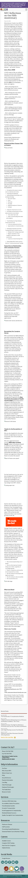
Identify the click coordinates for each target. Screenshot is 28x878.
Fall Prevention (6, 827)
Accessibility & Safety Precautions (10, 803)
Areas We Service (6, 777)
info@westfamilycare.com (11, 689)
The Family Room (6, 789)
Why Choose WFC (6, 770)
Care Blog (4, 782)
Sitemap (19, 876)
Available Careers (6, 840)
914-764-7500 (9, 751)
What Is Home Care (7, 773)
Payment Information (7, 780)
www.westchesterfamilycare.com (17, 692)
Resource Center (6, 792)
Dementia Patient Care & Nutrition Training (13, 831)
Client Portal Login (6, 785)
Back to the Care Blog (7, 737)
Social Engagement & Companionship (11, 810)
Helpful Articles (6, 847)
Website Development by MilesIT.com (16, 876)
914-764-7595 (8, 753)
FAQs (3, 775)
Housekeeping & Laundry (8, 805)
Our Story (4, 768)
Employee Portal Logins (8, 787)
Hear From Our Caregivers (8, 845)
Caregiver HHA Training (8, 843)
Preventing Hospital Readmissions (10, 829)
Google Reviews (6, 858)
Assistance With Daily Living (9, 801)
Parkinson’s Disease (7, 824)
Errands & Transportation (8, 808)
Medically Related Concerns (9, 813)
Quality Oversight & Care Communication (12, 815)
